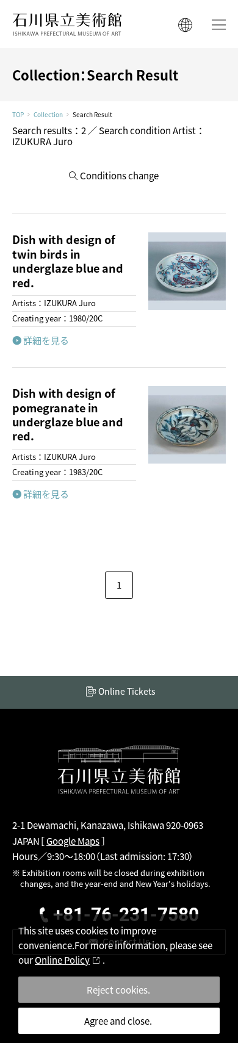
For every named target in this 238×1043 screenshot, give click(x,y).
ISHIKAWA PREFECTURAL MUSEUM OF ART (67, 24)
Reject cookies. (118, 989)
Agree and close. (118, 1020)
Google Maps (72, 840)
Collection (48, 115)
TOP (18, 115)
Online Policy (62, 959)
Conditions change (119, 175)
